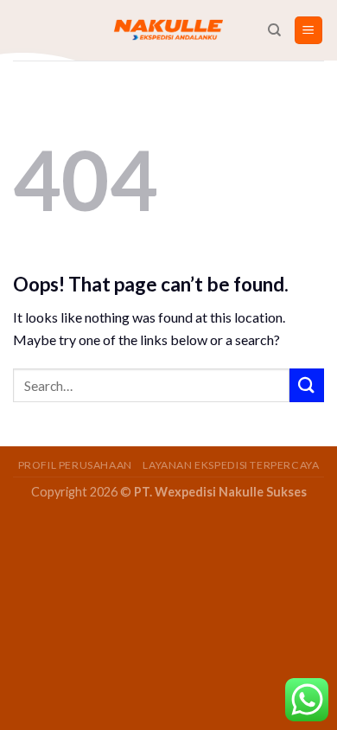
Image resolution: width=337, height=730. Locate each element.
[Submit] (306, 385)
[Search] (274, 30)
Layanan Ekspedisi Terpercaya (231, 464)
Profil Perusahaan (75, 464)
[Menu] (309, 30)
